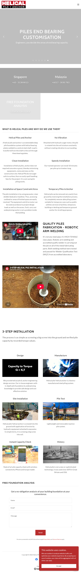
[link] (14, 4)
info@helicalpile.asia (20, 111)
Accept (58, 566)
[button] (78, 4)
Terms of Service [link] (57, 539)
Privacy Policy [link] (46, 539)
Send (40, 532)
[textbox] (40, 500)
